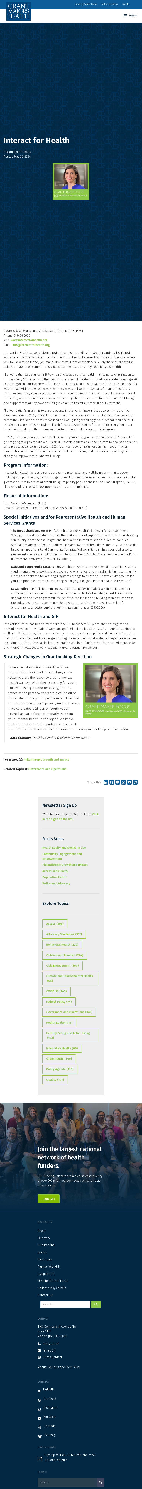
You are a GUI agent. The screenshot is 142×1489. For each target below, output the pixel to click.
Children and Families (64, 955)
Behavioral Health (62, 944)
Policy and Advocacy (56, 883)
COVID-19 (56, 991)
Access (55, 924)
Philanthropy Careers (52, 1288)
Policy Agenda (60, 1069)
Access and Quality (55, 871)
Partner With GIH (49, 1266)
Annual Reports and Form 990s (59, 1367)
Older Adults (59, 1058)
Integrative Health (62, 1048)
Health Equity (59, 1022)
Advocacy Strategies (64, 934)
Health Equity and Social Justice (64, 847)
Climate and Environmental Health (69, 978)
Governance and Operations (47, 769)
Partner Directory (109, 4)
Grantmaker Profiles (17, 152)
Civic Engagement (62, 965)
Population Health (54, 877)
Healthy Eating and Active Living (68, 1035)
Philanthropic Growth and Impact (46, 759)
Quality (55, 1079)
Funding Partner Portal (86, 4)
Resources (45, 1259)
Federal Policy (59, 1002)
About (42, 1231)
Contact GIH (46, 1295)
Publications (46, 1245)
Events (42, 1252)
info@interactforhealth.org (31, 345)
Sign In (125, 4)
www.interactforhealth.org (29, 340)
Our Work (44, 1238)
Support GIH (46, 1274)
